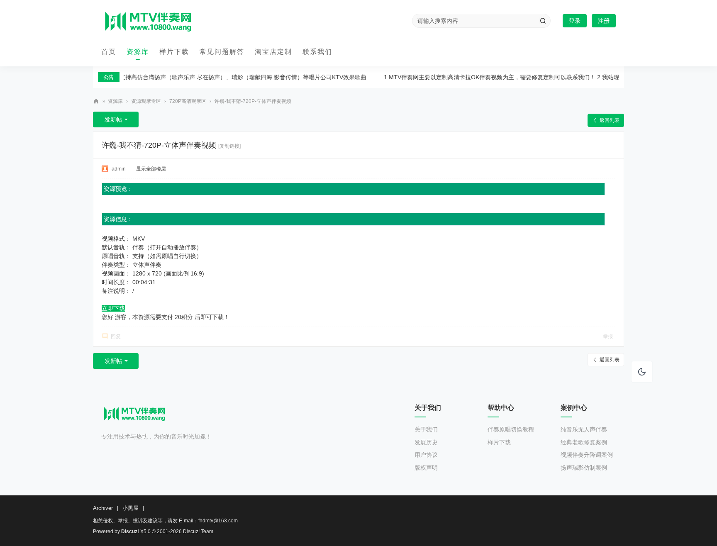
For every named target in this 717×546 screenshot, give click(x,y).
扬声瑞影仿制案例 (584, 467)
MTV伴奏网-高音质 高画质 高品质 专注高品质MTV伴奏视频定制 (96, 101)
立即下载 (113, 308)
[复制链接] (229, 146)
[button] (642, 371)
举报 (608, 336)
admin (119, 169)
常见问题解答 (222, 51)
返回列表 (609, 120)
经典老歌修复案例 (584, 442)
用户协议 (426, 454)
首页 (108, 51)
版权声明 (426, 467)
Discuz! (130, 531)
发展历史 (426, 442)
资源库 (138, 51)
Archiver (103, 508)
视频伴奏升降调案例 (587, 454)
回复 (116, 336)
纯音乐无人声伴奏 (584, 429)
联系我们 (317, 51)
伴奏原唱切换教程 (511, 429)
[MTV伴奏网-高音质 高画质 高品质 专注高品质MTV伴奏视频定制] (148, 21)
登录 (574, 20)
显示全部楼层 (151, 169)
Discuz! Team (198, 531)
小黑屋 (130, 508)
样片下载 (174, 51)
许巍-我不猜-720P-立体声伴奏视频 (253, 101)
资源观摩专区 (146, 101)
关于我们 (426, 429)
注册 (604, 20)
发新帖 (113, 119)
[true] (543, 21)
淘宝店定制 (273, 51)
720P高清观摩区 (187, 101)
